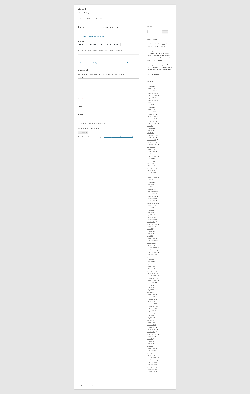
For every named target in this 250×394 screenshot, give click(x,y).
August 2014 (151, 98)
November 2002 (152, 357)
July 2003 (150, 339)
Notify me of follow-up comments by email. (92, 123)
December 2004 (151, 301)
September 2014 (152, 95)
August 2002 (151, 365)
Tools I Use (99, 18)
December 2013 (151, 100)
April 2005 (150, 292)
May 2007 (150, 233)
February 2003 (151, 350)
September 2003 (152, 334)
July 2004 (150, 313)
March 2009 (150, 189)
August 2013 (151, 102)
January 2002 (151, 367)
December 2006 (151, 245)
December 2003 (151, 329)
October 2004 (151, 306)
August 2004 (151, 311)
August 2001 (151, 374)
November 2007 (152, 219)
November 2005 (152, 276)
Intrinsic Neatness (97, 51)
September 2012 (152, 123)
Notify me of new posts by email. (89, 129)
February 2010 (151, 166)
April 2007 (150, 236)
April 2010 (150, 163)
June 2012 (150, 128)
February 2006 (151, 269)
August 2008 (151, 205)
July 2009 (150, 180)
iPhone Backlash (133, 63)
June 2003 (150, 341)
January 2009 (151, 194)
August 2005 (151, 283)
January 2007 (151, 243)
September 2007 (152, 224)
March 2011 (150, 149)
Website (80, 114)
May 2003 (150, 343)
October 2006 (151, 250)
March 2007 (150, 238)
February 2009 (151, 191)
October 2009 (151, 175)
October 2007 (151, 222)
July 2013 (150, 105)
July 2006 (150, 257)
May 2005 (150, 290)
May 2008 (150, 212)
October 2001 (151, 372)
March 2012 (150, 133)
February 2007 (151, 240)
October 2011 (151, 142)
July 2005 (150, 285)
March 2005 (150, 294)
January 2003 (151, 353)
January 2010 (151, 168)
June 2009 (150, 182)
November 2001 (152, 369)
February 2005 (151, 297)
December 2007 (151, 217)
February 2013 (151, 112)
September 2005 (152, 280)
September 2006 (152, 252)
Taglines (88, 18)
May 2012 (150, 130)
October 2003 (151, 332)
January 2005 (151, 299)
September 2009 (152, 177)
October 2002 (151, 360)
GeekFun (83, 9)
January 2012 (151, 137)
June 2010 (150, 158)
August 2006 (151, 254)
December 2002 (151, 355)
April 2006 (150, 264)
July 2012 (150, 126)
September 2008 (152, 203)
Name (80, 99)
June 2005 (150, 287)
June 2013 (150, 107)
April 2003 (150, 346)
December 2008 (151, 196)
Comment (82, 77)
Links (105, 51)
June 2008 (150, 210)
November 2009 (152, 173)
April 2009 (150, 187)
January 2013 (151, 114)
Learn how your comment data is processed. (118, 137)
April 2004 (150, 320)
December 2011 (151, 140)
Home (80, 18)
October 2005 (151, 278)
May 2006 (150, 262)
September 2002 (152, 362)
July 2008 (150, 208)
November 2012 (152, 119)
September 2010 (152, 156)
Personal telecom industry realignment (91, 63)
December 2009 (151, 170)
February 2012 (151, 135)
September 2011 (152, 144)
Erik (163, 44)
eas (121, 51)
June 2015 (150, 86)
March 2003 (150, 348)
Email (80, 106)
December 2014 (151, 93)
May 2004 (150, 318)
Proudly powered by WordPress (86, 386)
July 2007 (150, 229)
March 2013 (150, 109)
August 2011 (151, 147)
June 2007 (150, 231)
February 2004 (151, 325)
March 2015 (150, 88)
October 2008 (151, 201)
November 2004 (152, 304)
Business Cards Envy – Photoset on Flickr (91, 36)
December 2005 (151, 273)
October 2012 (151, 121)
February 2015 (151, 91)
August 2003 (151, 336)
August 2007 (151, 226)
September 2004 (152, 308)
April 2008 (150, 215)
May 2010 (150, 161)
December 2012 (151, 116)
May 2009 (150, 184)
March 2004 (150, 322)
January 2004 (151, 327)
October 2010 (151, 154)
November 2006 (152, 247)
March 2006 (150, 266)
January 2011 (151, 151)
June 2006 (150, 259)
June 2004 (150, 315)
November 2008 (152, 198)
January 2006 (151, 271)
